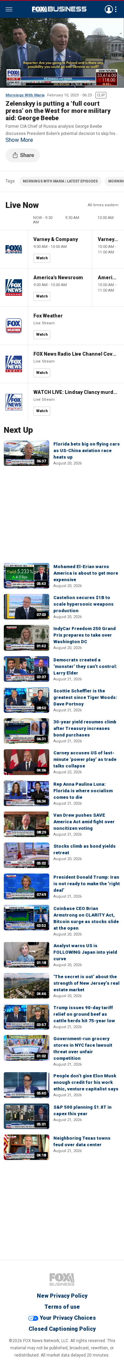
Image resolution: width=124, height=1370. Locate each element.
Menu (9, 9)
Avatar (109, 9)
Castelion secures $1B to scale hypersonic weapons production (83, 604)
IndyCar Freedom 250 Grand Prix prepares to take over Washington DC (84, 635)
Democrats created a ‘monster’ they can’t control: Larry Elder (85, 666)
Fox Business (59, 9)
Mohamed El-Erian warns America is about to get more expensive (85, 573)
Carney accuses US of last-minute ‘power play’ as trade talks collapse (84, 759)
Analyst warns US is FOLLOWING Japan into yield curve (85, 952)
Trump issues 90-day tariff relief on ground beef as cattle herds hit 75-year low (84, 1014)
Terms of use (62, 1307)
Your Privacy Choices (68, 1318)
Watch (42, 258)
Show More (19, 140)
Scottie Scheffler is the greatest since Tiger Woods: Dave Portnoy (85, 697)
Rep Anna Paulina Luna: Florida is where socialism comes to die (83, 791)
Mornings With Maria (25, 95)
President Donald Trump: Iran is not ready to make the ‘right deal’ (86, 884)
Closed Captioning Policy (62, 1329)
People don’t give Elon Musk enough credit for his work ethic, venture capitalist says (85, 1082)
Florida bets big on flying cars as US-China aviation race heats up (86, 450)
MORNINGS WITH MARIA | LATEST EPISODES (60, 181)
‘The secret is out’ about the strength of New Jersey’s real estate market (86, 983)
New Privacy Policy (62, 1296)
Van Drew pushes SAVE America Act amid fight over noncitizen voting (84, 822)
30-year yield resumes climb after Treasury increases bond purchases (84, 728)
